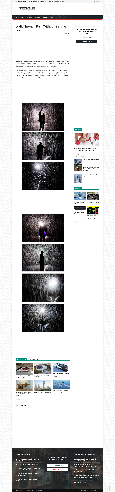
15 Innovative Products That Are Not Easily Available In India (85, 149)
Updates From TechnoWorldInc (85, 454)
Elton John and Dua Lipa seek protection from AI (83, 481)
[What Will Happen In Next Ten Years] (42, 385)
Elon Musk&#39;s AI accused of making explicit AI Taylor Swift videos (86, 476)
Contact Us (96, 490)
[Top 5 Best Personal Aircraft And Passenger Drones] (24, 369)
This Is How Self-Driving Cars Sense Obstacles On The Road (79, 202)
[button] (97, 17)
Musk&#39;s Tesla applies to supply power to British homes (85, 460)
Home (17, 23)
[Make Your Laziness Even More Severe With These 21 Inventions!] (78, 168)
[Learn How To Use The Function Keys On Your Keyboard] (80, 208)
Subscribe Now (87, 41)
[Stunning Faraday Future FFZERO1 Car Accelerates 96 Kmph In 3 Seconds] (61, 367)
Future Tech (22, 23)
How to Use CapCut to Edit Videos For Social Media (28, 460)
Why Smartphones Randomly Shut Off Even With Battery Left (92, 217)
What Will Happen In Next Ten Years (42, 392)
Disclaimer (90, 490)
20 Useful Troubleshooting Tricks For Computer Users (27, 474)
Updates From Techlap (24, 454)
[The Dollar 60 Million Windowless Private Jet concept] (61, 384)
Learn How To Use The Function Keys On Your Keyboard (79, 212)
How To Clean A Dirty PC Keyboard (27, 464)
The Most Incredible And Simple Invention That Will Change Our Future (23, 394)
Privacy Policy (84, 490)
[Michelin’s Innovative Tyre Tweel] (78, 163)
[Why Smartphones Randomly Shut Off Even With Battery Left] (93, 210)
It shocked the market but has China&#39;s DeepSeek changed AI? (85, 465)
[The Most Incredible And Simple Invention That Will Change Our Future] (24, 385)
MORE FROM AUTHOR (33, 359)
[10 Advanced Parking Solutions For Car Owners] (93, 196)
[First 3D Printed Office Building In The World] (42, 368)
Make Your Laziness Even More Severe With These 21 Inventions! (91, 169)
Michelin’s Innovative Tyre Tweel (91, 159)
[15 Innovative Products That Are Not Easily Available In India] (86, 139)
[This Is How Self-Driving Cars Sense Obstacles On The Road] (80, 196)
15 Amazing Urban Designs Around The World (28, 480)
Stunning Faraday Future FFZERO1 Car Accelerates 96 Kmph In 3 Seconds (61, 375)
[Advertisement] (70, 7)
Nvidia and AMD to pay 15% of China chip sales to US (85, 471)
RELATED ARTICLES (21, 359)
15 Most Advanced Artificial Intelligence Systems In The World (28, 469)
